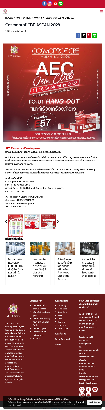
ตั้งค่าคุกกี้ (80, 402)
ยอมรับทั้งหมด (94, 402)
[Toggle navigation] (101, 11)
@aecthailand (91, 383)
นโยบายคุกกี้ (16, 405)
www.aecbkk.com (87, 363)
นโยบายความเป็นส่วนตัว (61, 402)
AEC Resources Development (86, 340)
